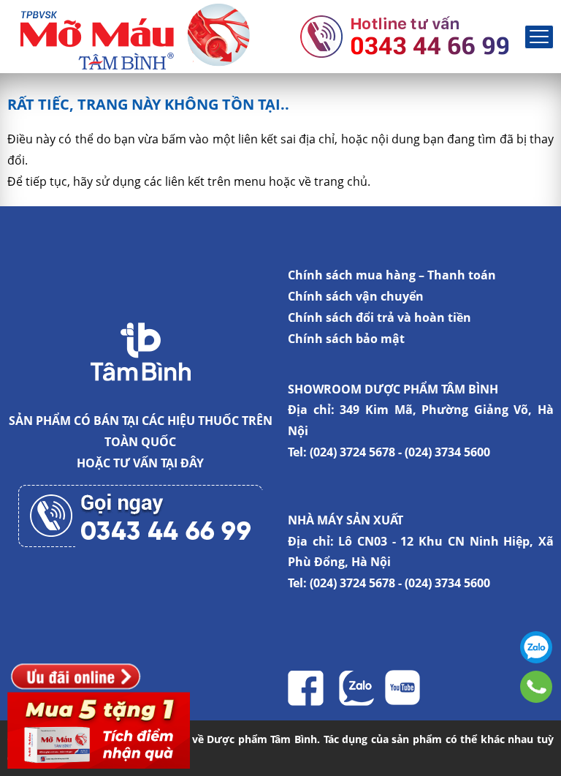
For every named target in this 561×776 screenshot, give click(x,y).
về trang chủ (333, 181)
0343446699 (536, 687)
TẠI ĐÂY (182, 463)
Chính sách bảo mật (346, 339)
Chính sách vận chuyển (356, 296)
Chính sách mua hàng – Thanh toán (392, 275)
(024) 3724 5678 (352, 452)
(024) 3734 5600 (447, 452)
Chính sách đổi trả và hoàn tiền (379, 317)
